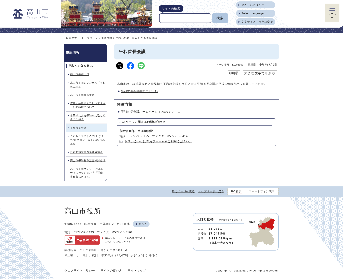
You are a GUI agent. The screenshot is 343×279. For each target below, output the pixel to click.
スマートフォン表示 (262, 191)
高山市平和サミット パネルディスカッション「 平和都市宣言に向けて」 (87, 172)
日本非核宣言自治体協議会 (86, 152)
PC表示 (236, 191)
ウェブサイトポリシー (79, 270)
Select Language (252, 13)
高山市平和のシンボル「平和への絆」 (88, 84)
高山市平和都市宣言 (82, 94)
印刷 (232, 73)
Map (142, 223)
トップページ (89, 38)
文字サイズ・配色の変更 (257, 21)
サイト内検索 (171, 8)
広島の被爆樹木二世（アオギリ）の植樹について (88, 105)
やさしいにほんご (252, 4)
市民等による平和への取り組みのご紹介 (88, 117)
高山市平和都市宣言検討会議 (88, 160)
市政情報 (106, 38)
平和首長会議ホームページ (149, 111)
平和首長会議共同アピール (139, 91)
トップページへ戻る (211, 191)
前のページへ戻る (183, 191)
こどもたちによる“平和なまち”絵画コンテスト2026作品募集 (87, 140)
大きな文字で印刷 (258, 73)
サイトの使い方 (111, 270)
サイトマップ (137, 270)
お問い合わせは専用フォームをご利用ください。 (158, 141)
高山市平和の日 (79, 74)
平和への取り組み (127, 38)
